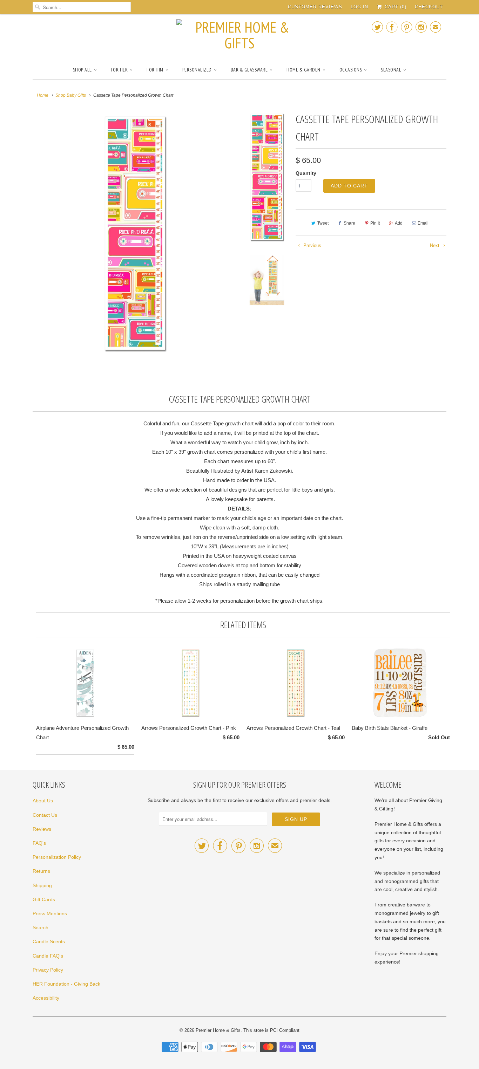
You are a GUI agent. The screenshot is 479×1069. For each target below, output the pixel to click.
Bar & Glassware (249, 70)
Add (399, 223)
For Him (155, 70)
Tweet (323, 223)
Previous (311, 245)
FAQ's (39, 843)
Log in (359, 6)
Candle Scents (49, 941)
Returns (41, 871)
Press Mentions (50, 913)
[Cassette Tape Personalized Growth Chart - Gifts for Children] (135, 233)
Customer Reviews (315, 6)
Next (435, 245)
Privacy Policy (48, 970)
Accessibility (46, 998)
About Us (43, 800)
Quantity (306, 173)
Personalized (197, 70)
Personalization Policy (57, 857)
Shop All (82, 70)
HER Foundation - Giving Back (66, 984)
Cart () (394, 6)
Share (349, 223)
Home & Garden (303, 70)
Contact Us (45, 815)
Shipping (42, 885)
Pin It (375, 223)
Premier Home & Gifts (218, 1030)
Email (423, 223)
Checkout (429, 6)
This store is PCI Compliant (271, 1030)
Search (40, 927)
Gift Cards (44, 899)
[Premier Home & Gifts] (239, 35)
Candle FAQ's (48, 956)
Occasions (350, 70)
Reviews (42, 829)
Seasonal (391, 70)
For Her (119, 70)
